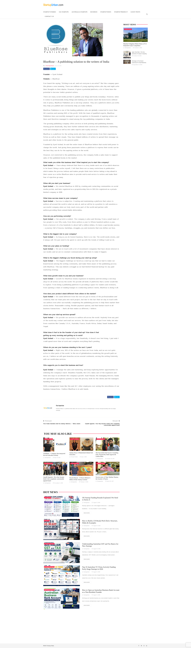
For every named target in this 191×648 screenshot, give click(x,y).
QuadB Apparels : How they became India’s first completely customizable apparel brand (53, 478)
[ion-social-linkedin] (146, 646)
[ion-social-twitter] (141, 646)
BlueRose (56, 79)
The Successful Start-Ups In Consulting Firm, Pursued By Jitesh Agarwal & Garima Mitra (107, 454)
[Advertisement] (81, 624)
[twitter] (57, 445)
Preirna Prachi (74, 456)
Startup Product (121, 12)
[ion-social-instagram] (144, 646)
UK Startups (64, 12)
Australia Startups (79, 12)
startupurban (50, 65)
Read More (87, 512)
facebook (110, 397)
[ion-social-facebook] (139, 646)
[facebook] (53, 445)
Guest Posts (135, 12)
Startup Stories (49, 12)
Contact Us (49, 16)
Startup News (105, 12)
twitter (117, 397)
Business (93, 12)
